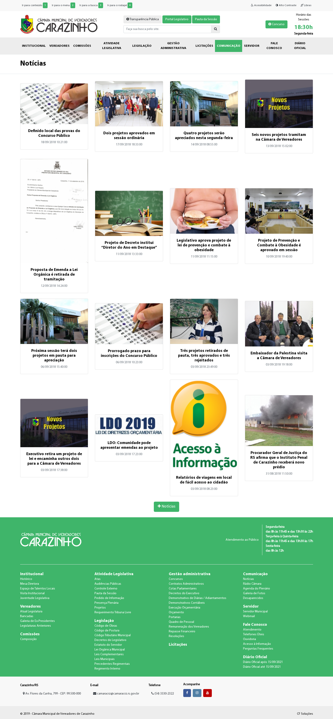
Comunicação (255, 574)
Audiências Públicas (107, 584)
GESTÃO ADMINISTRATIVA (173, 46)
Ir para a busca (90, 5)
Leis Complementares (109, 654)
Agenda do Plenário (256, 588)
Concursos (176, 579)
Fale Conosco (255, 625)
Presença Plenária (106, 603)
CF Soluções (305, 714)
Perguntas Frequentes (258, 648)
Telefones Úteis (253, 634)
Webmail (249, 616)
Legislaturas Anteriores (35, 626)
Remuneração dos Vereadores (189, 626)
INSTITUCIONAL (34, 46)
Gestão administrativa (189, 574)
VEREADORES (59, 46)
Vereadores (30, 607)
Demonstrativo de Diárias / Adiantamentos (197, 598)
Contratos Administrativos (186, 584)
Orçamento (176, 612)
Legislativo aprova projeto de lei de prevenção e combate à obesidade (204, 245)
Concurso (278, 24)
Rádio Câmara (252, 584)
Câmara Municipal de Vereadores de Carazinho (58, 24)
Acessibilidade (262, 5)
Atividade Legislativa (113, 574)
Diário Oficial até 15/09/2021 (262, 667)
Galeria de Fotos (254, 593)
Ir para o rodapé (118, 5)
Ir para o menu (62, 5)
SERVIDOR (251, 46)
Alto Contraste (287, 5)
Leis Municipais (104, 659)
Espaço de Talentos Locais (37, 588)
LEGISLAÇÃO (142, 46)
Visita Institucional (32, 593)
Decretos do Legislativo (110, 640)
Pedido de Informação (109, 598)
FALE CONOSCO (274, 46)
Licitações (178, 645)
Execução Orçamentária (184, 607)
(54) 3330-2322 (164, 693)
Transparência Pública (144, 19)
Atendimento (252, 629)
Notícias (168, 506)
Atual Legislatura (31, 611)
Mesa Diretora (29, 584)
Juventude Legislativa (34, 598)
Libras (307, 5)
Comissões (30, 634)
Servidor (251, 607)
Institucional (31, 574)
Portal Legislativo (176, 19)
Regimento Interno (107, 668)
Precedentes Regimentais (112, 664)
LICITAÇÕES (204, 46)
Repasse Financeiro (182, 631)
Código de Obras (105, 626)
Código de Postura (106, 630)
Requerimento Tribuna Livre (112, 612)
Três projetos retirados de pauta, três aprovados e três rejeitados (204, 355)
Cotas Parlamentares (183, 588)
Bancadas (26, 616)
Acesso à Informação (257, 644)
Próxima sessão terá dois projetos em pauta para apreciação (54, 355)
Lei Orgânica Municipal (109, 649)
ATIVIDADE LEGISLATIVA (111, 46)
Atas (97, 579)
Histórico (26, 579)
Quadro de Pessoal (181, 622)
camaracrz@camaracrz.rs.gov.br (118, 693)
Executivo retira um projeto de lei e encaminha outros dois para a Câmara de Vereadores (54, 459)
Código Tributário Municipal (112, 635)
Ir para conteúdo (34, 5)
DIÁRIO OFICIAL (300, 46)
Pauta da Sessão (206, 19)
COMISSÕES (82, 46)
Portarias (175, 617)
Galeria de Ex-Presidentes (37, 621)
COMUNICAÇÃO (228, 46)
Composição (28, 639)
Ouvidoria (249, 639)
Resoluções (176, 636)
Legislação (104, 621)
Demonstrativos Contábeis (187, 603)
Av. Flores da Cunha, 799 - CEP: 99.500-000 (53, 693)
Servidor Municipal (255, 611)
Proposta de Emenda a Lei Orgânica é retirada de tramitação (54, 274)
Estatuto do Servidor (108, 645)
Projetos (100, 607)
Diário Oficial (255, 657)
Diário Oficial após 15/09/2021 (263, 662)
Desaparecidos (253, 598)
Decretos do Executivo (184, 593)
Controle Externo (105, 588)
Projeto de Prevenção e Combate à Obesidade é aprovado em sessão (279, 245)
